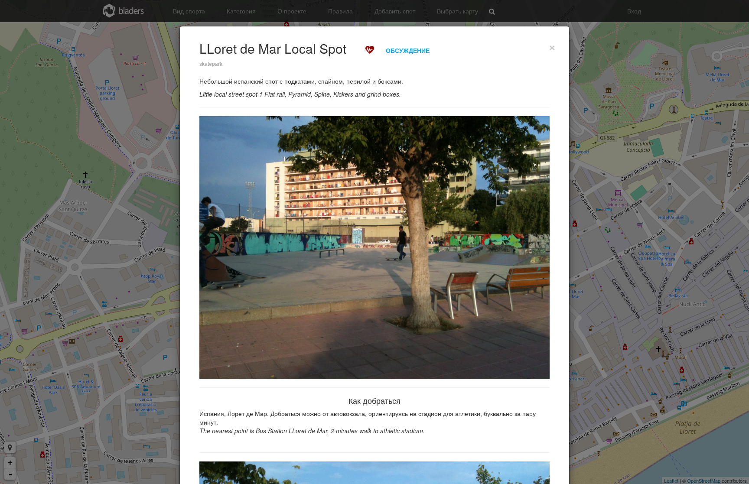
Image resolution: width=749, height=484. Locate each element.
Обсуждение (408, 50)
